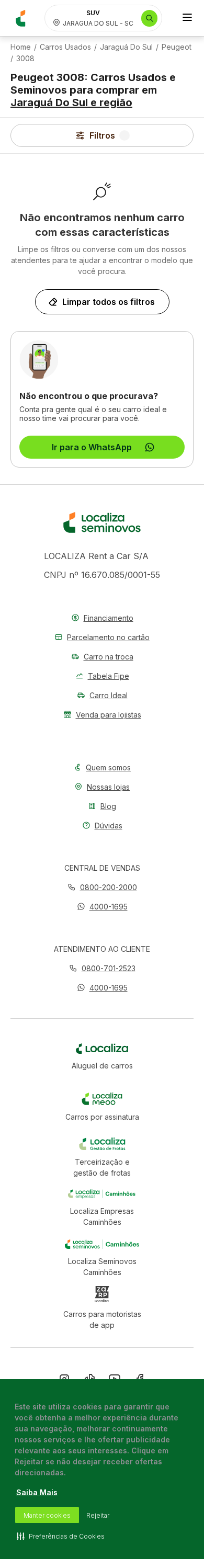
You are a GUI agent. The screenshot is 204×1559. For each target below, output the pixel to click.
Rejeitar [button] (97, 1515)
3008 (25, 58)
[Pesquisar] (149, 18)
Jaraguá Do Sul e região (71, 102)
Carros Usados (65, 47)
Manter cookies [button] (47, 1515)
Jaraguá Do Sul (126, 47)
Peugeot (176, 47)
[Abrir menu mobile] (187, 18)
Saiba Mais (37, 1492)
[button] (102, 906)
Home (20, 47)
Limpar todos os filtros (108, 302)
